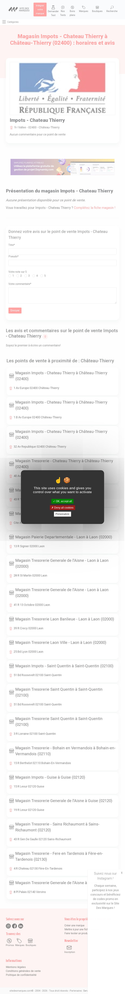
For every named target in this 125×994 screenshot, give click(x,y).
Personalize (62, 514)
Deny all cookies (63, 507)
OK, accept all (63, 501)
